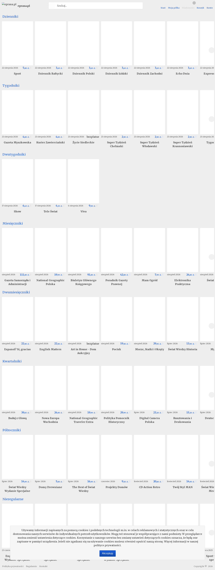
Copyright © (200, 566)
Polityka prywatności (12, 566)
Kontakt (43, 566)
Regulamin (31, 566)
